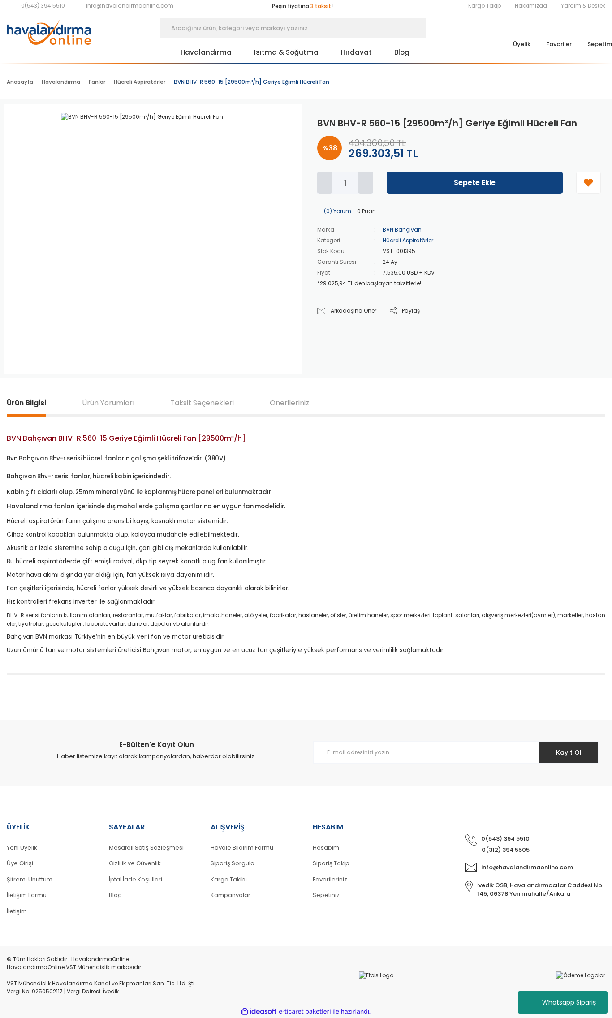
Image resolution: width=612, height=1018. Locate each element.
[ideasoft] (259, 1011)
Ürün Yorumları (108, 403)
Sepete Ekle (475, 182)
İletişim (17, 911)
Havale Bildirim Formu (242, 847)
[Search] (439, 28)
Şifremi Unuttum (29, 879)
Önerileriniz (289, 403)
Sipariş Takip (331, 863)
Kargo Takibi (229, 879)
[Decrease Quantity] (324, 183)
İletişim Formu (27, 895)
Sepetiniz (326, 895)
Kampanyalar (230, 895)
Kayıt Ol (569, 752)
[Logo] (49, 28)
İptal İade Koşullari (135, 879)
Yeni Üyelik (22, 847)
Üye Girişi (20, 863)
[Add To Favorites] (588, 183)
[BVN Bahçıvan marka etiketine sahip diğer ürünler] (268, 126)
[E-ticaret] (305, 1012)
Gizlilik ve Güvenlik (135, 863)
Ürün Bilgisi (26, 403)
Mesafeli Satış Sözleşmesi (146, 847)
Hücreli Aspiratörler (408, 240)
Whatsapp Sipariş (569, 1002)
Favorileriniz (330, 879)
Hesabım (326, 847)
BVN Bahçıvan (402, 229)
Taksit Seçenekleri (202, 403)
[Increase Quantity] (365, 183)
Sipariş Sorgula (232, 863)
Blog (115, 895)
